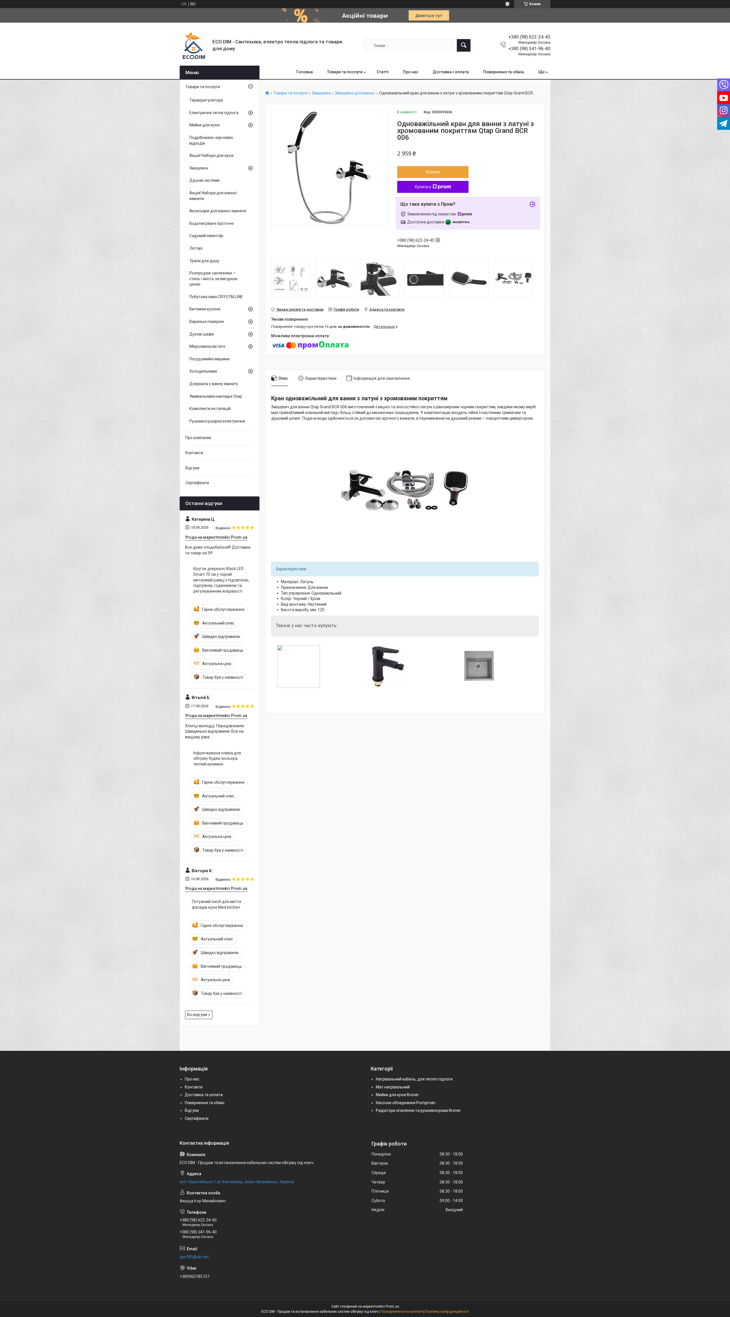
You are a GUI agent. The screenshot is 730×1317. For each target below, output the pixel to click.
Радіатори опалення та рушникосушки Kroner (418, 1110)
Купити (433, 172)
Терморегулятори (206, 100)
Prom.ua (392, 1306)
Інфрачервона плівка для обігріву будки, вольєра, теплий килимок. (217, 758)
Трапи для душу (204, 260)
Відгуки (192, 468)
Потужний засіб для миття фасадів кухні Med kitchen (216, 904)
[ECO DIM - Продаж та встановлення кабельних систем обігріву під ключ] (194, 45)
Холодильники (203, 371)
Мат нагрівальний (393, 1087)
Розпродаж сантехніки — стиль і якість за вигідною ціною (213, 278)
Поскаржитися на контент (402, 1312)
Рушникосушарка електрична (217, 421)
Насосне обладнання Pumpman (405, 1102)
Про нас (410, 72)
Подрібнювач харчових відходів (211, 140)
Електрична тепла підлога (213, 112)
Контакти (194, 453)
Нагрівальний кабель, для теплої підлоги (414, 1079)
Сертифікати (197, 482)
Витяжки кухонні (204, 309)
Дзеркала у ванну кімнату (213, 383)
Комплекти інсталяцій (210, 408)
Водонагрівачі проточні (211, 223)
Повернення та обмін (503, 72)
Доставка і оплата (451, 72)
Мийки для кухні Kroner (397, 1094)
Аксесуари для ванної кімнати (217, 211)
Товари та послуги (344, 72)
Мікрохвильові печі (207, 346)
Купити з (423, 187)
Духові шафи (201, 334)
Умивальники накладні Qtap (215, 396)
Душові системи (204, 180)
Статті (383, 72)
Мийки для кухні (204, 125)
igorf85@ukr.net (194, 1257)
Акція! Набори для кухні (211, 155)
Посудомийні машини (209, 359)
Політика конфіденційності (447, 1312)
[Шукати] (464, 45)
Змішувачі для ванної (355, 93)
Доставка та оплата (204, 1094)
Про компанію (198, 437)
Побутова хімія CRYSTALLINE (216, 296)
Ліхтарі (195, 248)
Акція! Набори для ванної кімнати (213, 196)
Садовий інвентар (206, 235)
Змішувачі (321, 93)
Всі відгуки (197, 1014)
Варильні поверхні (206, 321)
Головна (304, 72)
